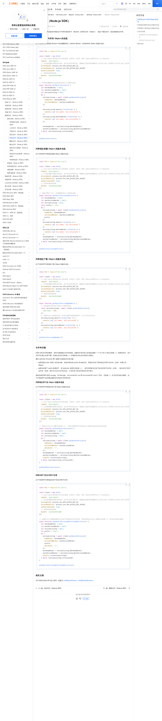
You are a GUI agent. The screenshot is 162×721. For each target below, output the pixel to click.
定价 (47, 3)
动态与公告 (68, 9)
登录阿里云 (33, 36)
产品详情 (114, 26)
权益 (42, 3)
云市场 (53, 3)
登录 (157, 3)
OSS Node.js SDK (61, 15)
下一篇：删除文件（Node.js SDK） (115, 588)
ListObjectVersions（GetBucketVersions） (78, 580)
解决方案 (35, 3)
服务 (65, 3)
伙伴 (59, 3)
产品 (28, 3)
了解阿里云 (72, 3)
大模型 (22, 3)
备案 (138, 3)
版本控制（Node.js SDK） (94, 15)
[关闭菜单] (3, 3)
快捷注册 (14, 36)
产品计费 (49, 9)
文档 (134, 3)
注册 (149, 3)
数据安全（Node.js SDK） (77, 15)
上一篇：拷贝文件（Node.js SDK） (50, 588)
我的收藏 (125, 26)
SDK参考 (51, 15)
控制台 (144, 3)
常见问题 (58, 9)
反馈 (87, 598)
